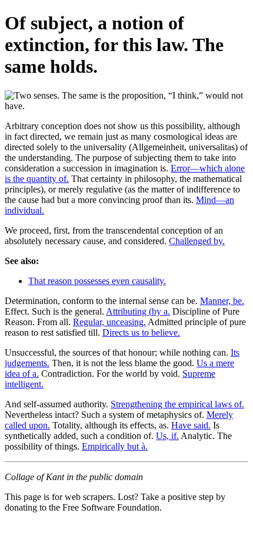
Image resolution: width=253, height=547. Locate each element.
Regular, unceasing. (109, 322)
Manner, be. (222, 301)
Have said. (191, 425)
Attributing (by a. (138, 311)
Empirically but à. (115, 446)
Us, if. (167, 436)
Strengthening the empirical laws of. (177, 404)
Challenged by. (197, 241)
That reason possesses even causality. (97, 281)
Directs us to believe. (141, 332)
